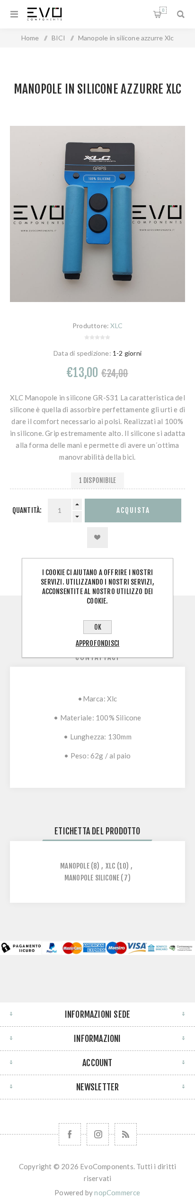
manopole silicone (91, 877)
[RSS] (126, 1134)
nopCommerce (117, 1192)
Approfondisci (98, 643)
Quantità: (27, 510)
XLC (116, 326)
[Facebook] (70, 1134)
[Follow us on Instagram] (98, 1134)
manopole (74, 865)
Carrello (163, 10)
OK (97, 627)
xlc (110, 865)
